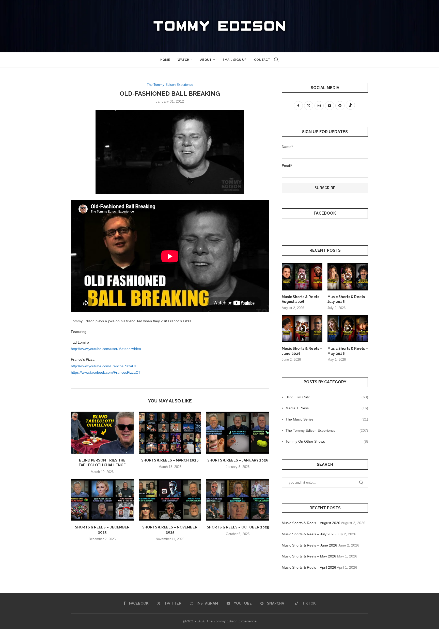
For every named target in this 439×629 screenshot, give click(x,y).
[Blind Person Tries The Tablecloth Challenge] (102, 432)
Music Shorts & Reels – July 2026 (347, 299)
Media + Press (327, 408)
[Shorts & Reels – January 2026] (237, 432)
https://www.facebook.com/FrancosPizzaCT (105, 372)
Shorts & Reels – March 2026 (170, 460)
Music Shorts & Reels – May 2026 (347, 351)
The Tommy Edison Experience (327, 430)
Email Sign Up (234, 60)
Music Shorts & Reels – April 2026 (309, 567)
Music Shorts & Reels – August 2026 (302, 299)
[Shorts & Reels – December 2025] (102, 500)
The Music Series (327, 419)
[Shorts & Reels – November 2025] (170, 500)
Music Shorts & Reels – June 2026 (302, 351)
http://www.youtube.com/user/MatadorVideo (106, 349)
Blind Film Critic (327, 397)
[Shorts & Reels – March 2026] (170, 432)
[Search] (276, 59)
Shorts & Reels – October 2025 (238, 527)
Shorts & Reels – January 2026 (237, 460)
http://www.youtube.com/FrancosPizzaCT (104, 366)
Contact (262, 60)
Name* (287, 147)
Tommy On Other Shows (327, 441)
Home (165, 60)
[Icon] (302, 277)
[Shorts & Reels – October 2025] (237, 500)
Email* (287, 166)
